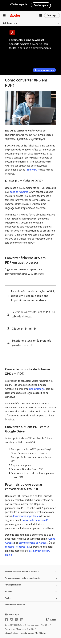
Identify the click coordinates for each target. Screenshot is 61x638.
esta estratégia (37, 388)
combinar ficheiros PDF (17, 546)
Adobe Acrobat (10, 23)
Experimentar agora (44, 70)
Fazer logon (52, 15)
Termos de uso (10, 629)
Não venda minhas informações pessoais (19, 633)
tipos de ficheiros (19, 192)
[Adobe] (15, 15)
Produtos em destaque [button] (15, 604)
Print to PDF (32, 169)
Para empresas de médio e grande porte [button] (22, 578)
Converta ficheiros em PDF (36, 520)
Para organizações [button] (13, 585)
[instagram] (11, 619)
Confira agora (41, 5)
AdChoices (42, 633)
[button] (40, 15)
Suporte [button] (8, 591)
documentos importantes (26, 516)
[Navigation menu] (4, 15)
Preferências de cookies (25, 629)
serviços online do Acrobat (33, 542)
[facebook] (6, 619)
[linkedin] (21, 619)
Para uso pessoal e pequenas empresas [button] (22, 571)
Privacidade (45, 625)
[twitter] (16, 619)
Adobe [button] (8, 598)
